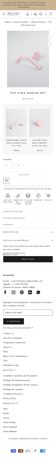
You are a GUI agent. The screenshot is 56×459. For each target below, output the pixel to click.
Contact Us (8, 333)
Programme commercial (14, 342)
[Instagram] (13, 292)
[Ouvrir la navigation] (3, 14)
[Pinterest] (22, 292)
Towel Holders (9, 422)
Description (11, 232)
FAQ (5, 361)
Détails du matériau (16, 240)
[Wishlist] (40, 14)
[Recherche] (46, 14)
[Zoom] (50, 37)
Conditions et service (13, 394)
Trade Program (29, 14)
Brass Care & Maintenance (15, 356)
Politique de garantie (13, 389)
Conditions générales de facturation (20, 376)
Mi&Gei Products (38, 22)
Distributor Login (11, 365)
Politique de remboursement (16, 380)
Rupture (24, 175)
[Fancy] (38, 292)
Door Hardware (10, 427)
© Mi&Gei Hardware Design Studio (28, 439)
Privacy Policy (9, 398)
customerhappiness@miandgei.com (27, 281)
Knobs (6, 413)
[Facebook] (5, 292)
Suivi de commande (12, 338)
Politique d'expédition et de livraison (20, 385)
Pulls (5, 409)
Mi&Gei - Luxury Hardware (16, 22)
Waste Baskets (10, 431)
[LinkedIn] (30, 292)
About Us (7, 347)
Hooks (6, 418)
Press (5, 351)
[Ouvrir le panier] (51, 13)
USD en (11, 455)
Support (35, 14)
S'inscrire (13, 321)
